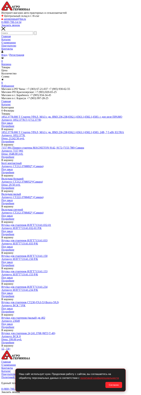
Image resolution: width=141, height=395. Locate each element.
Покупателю (8, 45)
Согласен (114, 385)
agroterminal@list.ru (15, 19)
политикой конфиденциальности (99, 377)
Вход (4, 54)
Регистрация (16, 54)
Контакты (7, 48)
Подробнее (7, 126)
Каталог (6, 39)
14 (7, 348)
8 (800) (11, 22)
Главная (6, 36)
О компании (8, 42)
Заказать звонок (10, 25)
